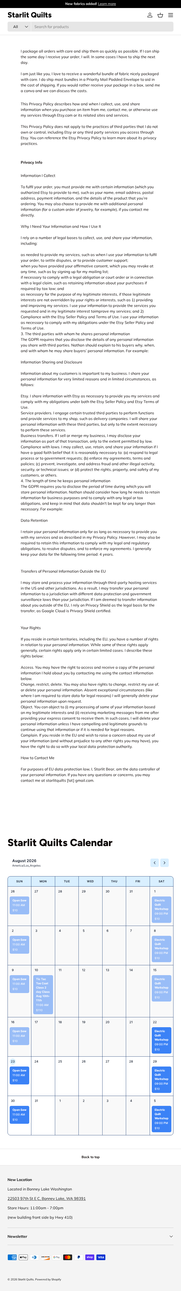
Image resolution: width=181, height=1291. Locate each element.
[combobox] (90, 27)
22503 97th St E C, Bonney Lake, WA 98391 (47, 1198)
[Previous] (154, 863)
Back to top (91, 1157)
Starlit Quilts (26, 1279)
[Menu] (170, 15)
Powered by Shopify (48, 1279)
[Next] (164, 863)
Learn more (107, 4)
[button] (160, 15)
